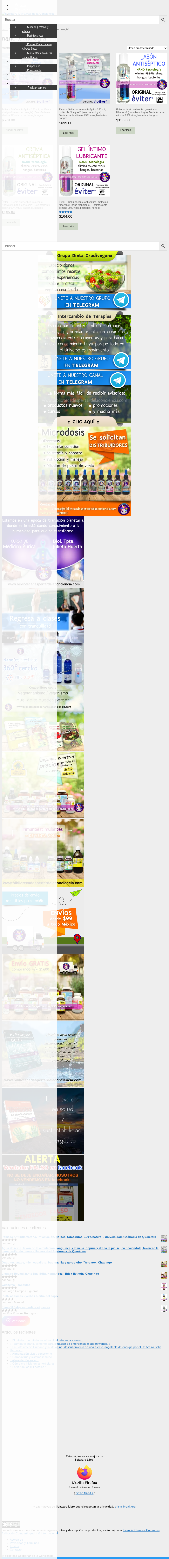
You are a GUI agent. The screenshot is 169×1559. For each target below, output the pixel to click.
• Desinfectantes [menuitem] (34, 35)
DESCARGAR (85, 1493)
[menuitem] (20, 5)
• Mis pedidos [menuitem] (33, 66)
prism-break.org (125, 1506)
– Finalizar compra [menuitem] (36, 87)
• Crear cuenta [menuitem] (33, 70)
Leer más (68, 132)
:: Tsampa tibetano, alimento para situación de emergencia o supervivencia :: (60, 1343)
